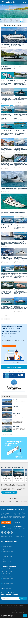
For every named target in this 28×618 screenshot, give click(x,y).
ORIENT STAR (17, 420)
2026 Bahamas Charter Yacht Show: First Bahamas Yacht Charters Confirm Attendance (20, 148)
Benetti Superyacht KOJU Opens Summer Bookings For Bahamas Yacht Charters (20, 98)
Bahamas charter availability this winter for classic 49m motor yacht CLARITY (20, 308)
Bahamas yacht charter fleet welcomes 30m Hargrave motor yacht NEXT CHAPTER (6, 291)
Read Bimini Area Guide (14, 367)
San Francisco (18, 526)
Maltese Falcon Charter (7, 586)
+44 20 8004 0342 (6, 529)
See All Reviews (6, 434)
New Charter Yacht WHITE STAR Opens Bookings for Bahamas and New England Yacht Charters (20, 82)
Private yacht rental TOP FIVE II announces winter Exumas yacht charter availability (12, 45)
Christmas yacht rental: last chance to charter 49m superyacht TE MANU (7, 307)
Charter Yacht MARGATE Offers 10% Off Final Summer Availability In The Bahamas (7, 82)
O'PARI (15, 399)
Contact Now (9, 346)
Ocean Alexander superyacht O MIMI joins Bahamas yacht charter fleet (6, 259)
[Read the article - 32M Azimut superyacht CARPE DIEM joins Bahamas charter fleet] (20, 236)
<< (2, 318)
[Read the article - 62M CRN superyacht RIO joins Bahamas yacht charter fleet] (7, 219)
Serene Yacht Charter (7, 571)
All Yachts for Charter (10, 492)
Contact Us (4, 536)
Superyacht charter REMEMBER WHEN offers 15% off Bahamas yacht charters (20, 259)
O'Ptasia (4, 476)
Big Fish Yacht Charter (7, 576)
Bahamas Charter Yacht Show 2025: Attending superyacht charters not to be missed (14, 189)
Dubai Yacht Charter (6, 561)
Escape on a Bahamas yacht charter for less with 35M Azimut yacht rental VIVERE (7, 242)
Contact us (17, 522)
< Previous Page (26, 319)
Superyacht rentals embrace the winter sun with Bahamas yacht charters (20, 226)
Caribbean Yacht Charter (8, 551)
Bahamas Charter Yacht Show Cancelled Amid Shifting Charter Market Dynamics (7, 148)
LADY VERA (16, 413)
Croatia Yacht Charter (7, 556)
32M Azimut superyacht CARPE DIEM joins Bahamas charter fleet (20, 242)
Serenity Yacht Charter (7, 578)
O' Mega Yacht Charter (7, 573)
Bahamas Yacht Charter (7, 554)
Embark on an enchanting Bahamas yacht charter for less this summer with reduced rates (20, 275)
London (3, 526)
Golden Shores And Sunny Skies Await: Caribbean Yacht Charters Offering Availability (20, 132)
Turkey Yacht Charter (7, 546)
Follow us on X (5, 532)
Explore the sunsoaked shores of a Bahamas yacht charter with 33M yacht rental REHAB (13, 211)
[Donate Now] (14, 382)
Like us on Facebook (2, 532)
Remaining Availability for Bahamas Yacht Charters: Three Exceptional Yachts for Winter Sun (7, 132)
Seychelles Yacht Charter (8, 559)
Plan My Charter (6, 522)
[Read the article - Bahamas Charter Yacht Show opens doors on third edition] (20, 158)
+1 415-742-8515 (19, 529)
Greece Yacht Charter (7, 544)
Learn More (9, 616)
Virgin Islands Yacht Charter (8, 549)
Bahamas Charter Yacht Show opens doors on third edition (20, 164)
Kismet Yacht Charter (7, 581)
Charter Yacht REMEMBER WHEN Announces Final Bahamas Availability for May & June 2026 (7, 99)
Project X (17, 476)
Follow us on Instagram (8, 532)
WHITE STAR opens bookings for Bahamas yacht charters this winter (12, 67)
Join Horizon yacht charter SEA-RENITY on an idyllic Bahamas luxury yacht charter (7, 275)
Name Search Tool (9, 588)
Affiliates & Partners (19, 536)
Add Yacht (10, 536)
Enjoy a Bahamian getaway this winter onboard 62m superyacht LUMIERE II (20, 291)
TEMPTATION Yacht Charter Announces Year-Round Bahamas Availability (7, 116)
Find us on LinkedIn (12, 532)
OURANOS (16, 426)
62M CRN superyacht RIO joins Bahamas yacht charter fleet (7, 226)
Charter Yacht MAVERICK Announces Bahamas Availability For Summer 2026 (20, 116)
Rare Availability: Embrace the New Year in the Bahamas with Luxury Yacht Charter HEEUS (7, 165)
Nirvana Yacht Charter (7, 568)
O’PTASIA (15, 406)
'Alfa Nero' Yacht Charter (7, 583)
